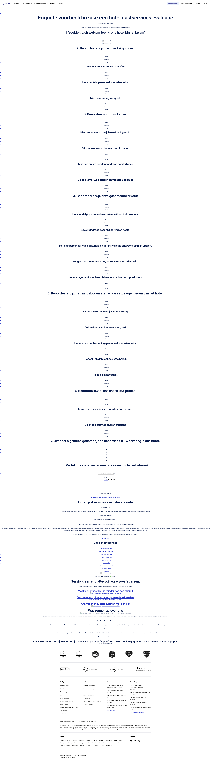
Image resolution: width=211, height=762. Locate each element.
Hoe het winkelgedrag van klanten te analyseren (140, 708)
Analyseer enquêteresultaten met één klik (105, 603)
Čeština (62, 740)
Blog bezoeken (111, 710)
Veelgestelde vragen (89, 688)
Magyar (101, 740)
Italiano (95, 740)
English (75, 740)
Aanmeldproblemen (88, 695)
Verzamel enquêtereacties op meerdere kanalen (105, 597)
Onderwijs (106, 563)
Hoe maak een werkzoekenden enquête (138, 703)
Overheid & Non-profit (107, 566)
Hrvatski (68, 745)
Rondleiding (63, 692)
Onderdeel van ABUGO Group (67, 757)
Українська (119, 743)
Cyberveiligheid (64, 698)
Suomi (104, 743)
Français (88, 740)
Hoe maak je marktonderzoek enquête (138, 698)
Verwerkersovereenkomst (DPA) (69, 707)
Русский (84, 743)
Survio (61, 721)
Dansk (61, 745)
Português (63, 743)
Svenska (111, 743)
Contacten (86, 692)
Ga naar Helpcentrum (89, 685)
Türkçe (102, 745)
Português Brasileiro (73, 743)
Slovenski (75, 745)
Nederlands (108, 740)
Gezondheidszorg (106, 568)
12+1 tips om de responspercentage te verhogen (117, 706)
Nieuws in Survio (64, 685)
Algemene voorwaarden (66, 701)
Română (90, 743)
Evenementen (106, 560)
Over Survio (63, 688)
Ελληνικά (95, 745)
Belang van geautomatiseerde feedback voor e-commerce (115, 686)
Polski (120, 740)
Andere (106, 571)
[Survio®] (7, 3)
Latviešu (88, 745)
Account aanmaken (186, 3)
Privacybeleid (64, 704)
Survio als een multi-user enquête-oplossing (116, 701)
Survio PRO (63, 695)
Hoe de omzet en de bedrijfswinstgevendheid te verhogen (137, 687)
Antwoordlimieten (88, 704)
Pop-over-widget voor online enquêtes (115, 691)
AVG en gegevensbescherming (92, 701)
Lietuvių (82, 745)
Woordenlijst (86, 698)
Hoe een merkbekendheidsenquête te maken (140, 693)
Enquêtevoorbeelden (70, 721)
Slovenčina (98, 743)
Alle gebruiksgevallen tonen (138, 712)
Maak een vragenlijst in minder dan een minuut (105, 590)
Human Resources (106, 557)
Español (81, 740)
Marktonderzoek (106, 548)
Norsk (115, 740)
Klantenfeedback (106, 554)
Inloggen (198, 3)
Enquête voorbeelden (98, 497)
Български (109, 745)
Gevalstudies (63, 710)
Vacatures (63, 713)
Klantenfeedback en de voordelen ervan (116, 696)
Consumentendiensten (112, 497)
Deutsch (69, 740)
